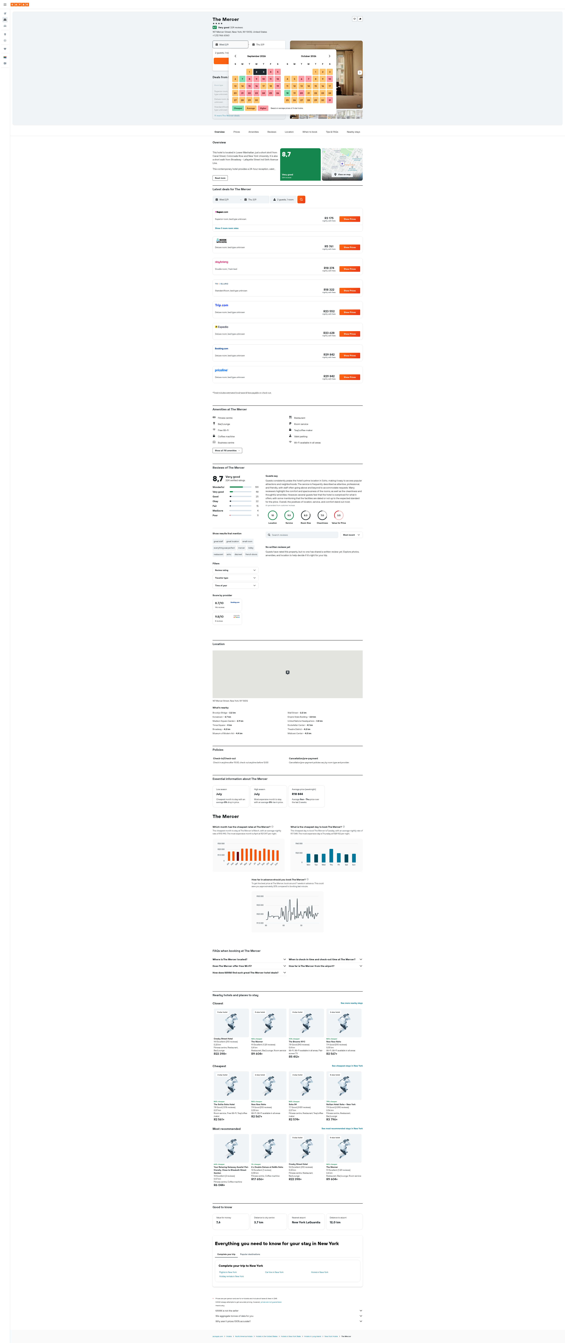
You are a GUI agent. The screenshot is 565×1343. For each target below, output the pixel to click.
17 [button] (263, 86)
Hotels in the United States (266, 1336)
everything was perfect (224, 548)
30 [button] (256, 100)
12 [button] (278, 78)
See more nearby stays (352, 1003)
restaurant (218, 554)
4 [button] (270, 71)
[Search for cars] (5, 26)
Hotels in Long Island (312, 1336)
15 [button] (249, 86)
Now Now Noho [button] (333, 1041)
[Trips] (5, 49)
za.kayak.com (218, 1336)
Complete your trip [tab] (226, 1254)
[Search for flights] (5, 13)
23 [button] (256, 93)
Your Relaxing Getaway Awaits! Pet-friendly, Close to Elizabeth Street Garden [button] (231, 1170)
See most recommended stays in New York (342, 1128)
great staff (218, 541)
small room (247, 541)
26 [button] (277, 93)
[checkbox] (227, 605)
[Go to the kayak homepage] (20, 4)
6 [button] (235, 78)
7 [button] (242, 78)
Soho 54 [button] (293, 1104)
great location (232, 541)
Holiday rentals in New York (231, 1276)
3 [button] (263, 71)
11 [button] (270, 78)
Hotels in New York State (291, 1336)
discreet (238, 554)
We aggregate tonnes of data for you (234, 1315)
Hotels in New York (319, 1272)
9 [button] (256, 78)
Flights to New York (228, 1272)
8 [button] (249, 78)
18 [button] (271, 86)
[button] (5, 4)
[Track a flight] (5, 40)
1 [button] (249, 71)
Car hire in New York (274, 1272)
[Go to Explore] (5, 34)
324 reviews (236, 27)
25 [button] (270, 93)
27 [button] (235, 100)
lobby (250, 548)
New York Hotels (331, 1336)
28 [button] (242, 100)
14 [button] (242, 86)
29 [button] (249, 100)
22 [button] (249, 93)
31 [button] (330, 100)
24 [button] (263, 93)
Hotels (229, 1336)
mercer (241, 548)
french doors (251, 554)
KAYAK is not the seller (227, 1310)
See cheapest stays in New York (347, 1065)
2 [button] (256, 71)
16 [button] (256, 86)
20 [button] (235, 93)
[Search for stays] (5, 20)
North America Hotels (243, 1336)
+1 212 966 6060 (221, 35)
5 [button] (277, 71)
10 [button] (263, 78)
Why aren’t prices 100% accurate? (233, 1321)
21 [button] (242, 93)
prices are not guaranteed (271, 1302)
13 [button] (235, 86)
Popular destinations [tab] (250, 1254)
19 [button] (278, 86)
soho (229, 554)
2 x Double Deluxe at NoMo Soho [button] (267, 1167)
